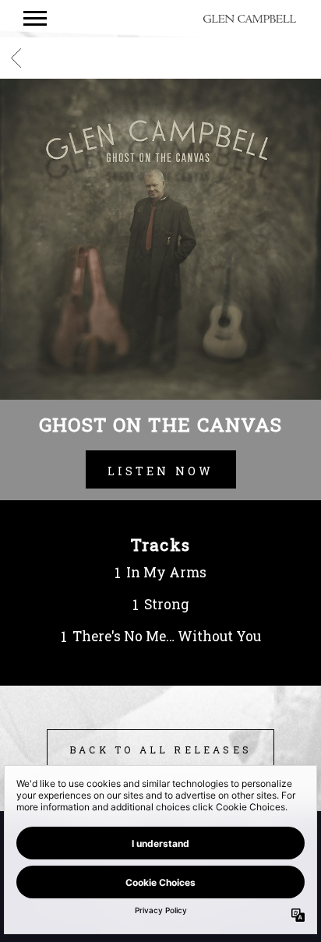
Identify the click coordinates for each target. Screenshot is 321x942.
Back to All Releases (160, 749)
